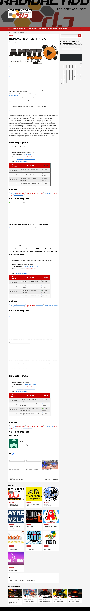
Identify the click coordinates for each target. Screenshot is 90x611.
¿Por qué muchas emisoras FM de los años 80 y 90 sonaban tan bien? (15, 601)
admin (18, 42)
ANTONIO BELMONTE (52, 28)
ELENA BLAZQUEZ (42, 28)
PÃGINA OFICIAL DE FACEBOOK (19, 28)
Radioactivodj (16, 506)
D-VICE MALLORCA (63, 28)
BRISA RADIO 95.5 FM (31, 547)
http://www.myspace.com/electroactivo (26, 271)
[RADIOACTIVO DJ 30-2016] (50, 464)
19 (71, 76)
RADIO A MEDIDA (12, 569)
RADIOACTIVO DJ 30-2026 (59, 599)
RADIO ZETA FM (30, 526)
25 (67, 79)
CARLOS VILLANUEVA (32, 28)
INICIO (9, 28)
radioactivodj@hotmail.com (21, 161)
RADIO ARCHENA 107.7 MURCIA (50, 526)
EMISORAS (11, 35)
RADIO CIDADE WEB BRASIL (15, 547)
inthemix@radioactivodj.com (29, 384)
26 (71, 79)
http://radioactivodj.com (43, 125)
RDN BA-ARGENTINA (48, 547)
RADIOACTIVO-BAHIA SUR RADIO (16, 479)
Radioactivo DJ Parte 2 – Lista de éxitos (29, 174)
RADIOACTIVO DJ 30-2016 (46, 469)
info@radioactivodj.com (28, 154)
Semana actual (13, 170)
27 (74, 79)
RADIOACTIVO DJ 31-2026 (44, 599)
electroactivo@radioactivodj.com (30, 266)
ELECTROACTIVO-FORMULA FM (51, 479)
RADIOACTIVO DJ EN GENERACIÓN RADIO (13, 505)
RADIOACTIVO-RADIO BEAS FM (14, 469)
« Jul (61, 83)
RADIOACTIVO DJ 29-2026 (74, 599)
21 (77, 76)
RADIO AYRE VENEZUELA (14, 526)
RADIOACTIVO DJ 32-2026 (29, 599)
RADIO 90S (46, 504)
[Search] (81, 29)
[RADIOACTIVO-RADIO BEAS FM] (17, 464)
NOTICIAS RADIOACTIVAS (13, 596)
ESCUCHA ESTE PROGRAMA (28, 596)
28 (77, 79)
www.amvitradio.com (45, 94)
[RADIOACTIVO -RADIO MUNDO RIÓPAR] (33, 464)
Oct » (64, 83)
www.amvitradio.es (13, 95)
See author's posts (25, 445)
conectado (21, 580)
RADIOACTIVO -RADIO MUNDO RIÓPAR (32, 469)
